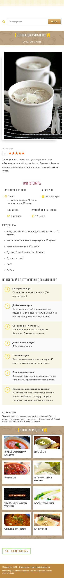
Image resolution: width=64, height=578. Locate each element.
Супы (25, 41)
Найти (54, 21)
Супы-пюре (35, 41)
